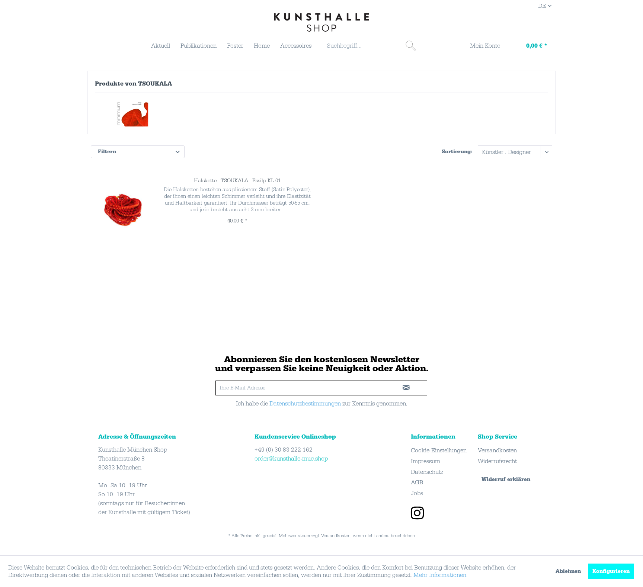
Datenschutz (427, 472)
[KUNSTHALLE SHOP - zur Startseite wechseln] (321, 22)
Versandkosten (497, 450)
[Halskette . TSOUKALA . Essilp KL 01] (122, 209)
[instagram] (417, 514)
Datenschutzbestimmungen (305, 403)
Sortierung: (457, 151)
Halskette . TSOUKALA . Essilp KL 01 (237, 180)
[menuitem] (160, 45)
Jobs (417, 493)
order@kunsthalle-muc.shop (291, 458)
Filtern (107, 151)
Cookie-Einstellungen (439, 450)
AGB (417, 482)
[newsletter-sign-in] (406, 388)
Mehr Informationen (439, 575)
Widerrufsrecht (497, 461)
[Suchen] (411, 45)
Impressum (425, 461)
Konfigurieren (611, 571)
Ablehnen (568, 571)
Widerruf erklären (506, 479)
